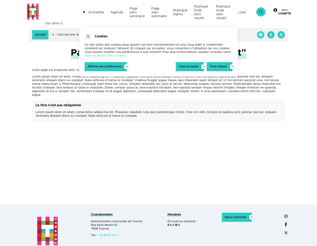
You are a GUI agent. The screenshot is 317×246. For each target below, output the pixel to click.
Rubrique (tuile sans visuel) (201, 12)
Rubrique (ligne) (180, 12)
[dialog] (158, 52)
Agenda (117, 12)
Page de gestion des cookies (105, 55)
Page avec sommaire (159, 12)
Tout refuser (218, 66)
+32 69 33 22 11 (108, 235)
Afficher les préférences (105, 66)
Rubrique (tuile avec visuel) (223, 12)
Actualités (96, 12)
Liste (242, 12)
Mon (284, 12)
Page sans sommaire (137, 12)
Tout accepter (189, 66)
